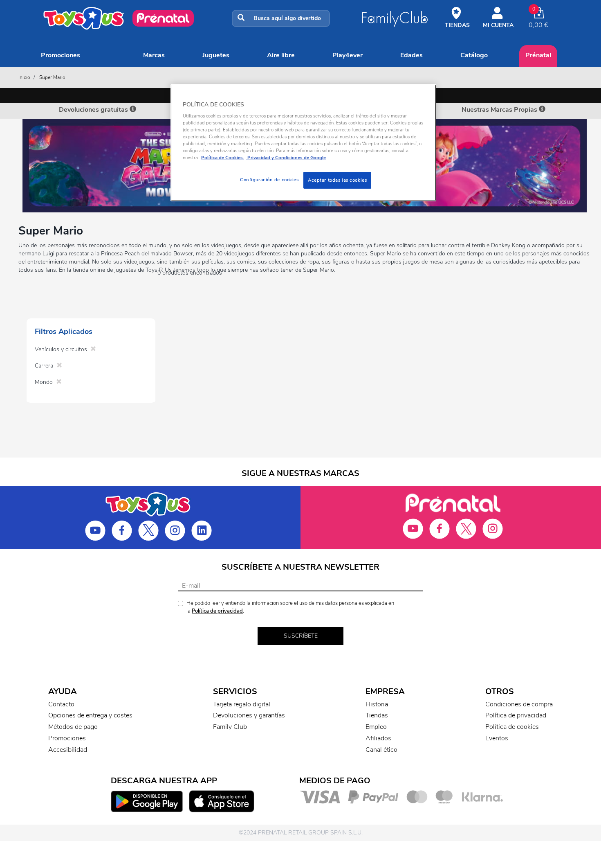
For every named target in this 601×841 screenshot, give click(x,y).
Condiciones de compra (519, 704)
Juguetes (215, 55)
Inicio (24, 77)
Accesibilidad (67, 749)
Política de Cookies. (222, 157)
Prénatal (538, 55)
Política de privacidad (217, 611)
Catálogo (474, 55)
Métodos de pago (73, 726)
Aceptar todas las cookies (337, 180)
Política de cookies (512, 726)
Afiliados (378, 738)
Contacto (61, 704)
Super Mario (52, 77)
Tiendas (377, 715)
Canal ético (381, 749)
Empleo (376, 726)
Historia (377, 704)
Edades (411, 55)
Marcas (154, 55)
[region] (303, 143)
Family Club (230, 726)
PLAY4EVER (347, 55)
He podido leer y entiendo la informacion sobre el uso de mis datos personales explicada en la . (290, 607)
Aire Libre (281, 55)
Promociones (60, 55)
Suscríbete (301, 636)
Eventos (496, 738)
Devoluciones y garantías (249, 715)
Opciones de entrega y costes (90, 715)
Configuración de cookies (269, 179)
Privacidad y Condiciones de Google (286, 157)
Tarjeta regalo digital (241, 704)
